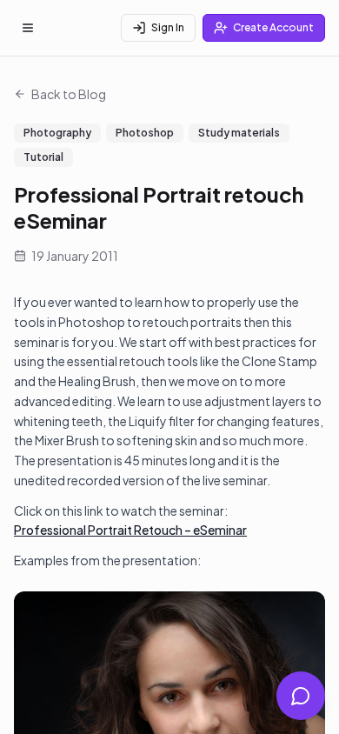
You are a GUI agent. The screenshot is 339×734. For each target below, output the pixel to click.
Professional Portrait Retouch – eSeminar (130, 529)
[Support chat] (300, 695)
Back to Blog (68, 94)
